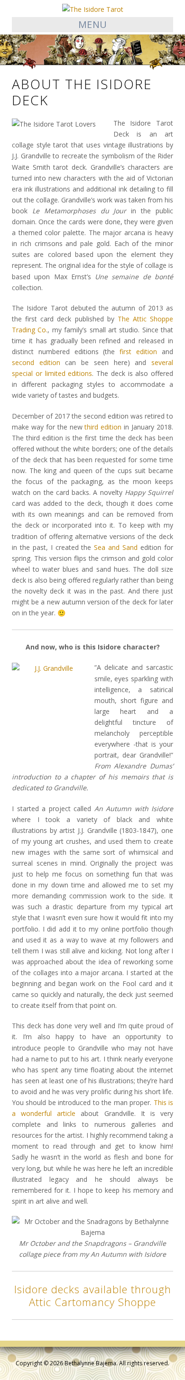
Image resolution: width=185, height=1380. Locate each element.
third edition (102, 426)
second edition (36, 362)
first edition (138, 351)
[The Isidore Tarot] (92, 8)
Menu (92, 24)
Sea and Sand (116, 547)
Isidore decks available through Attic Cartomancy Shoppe (92, 1295)
